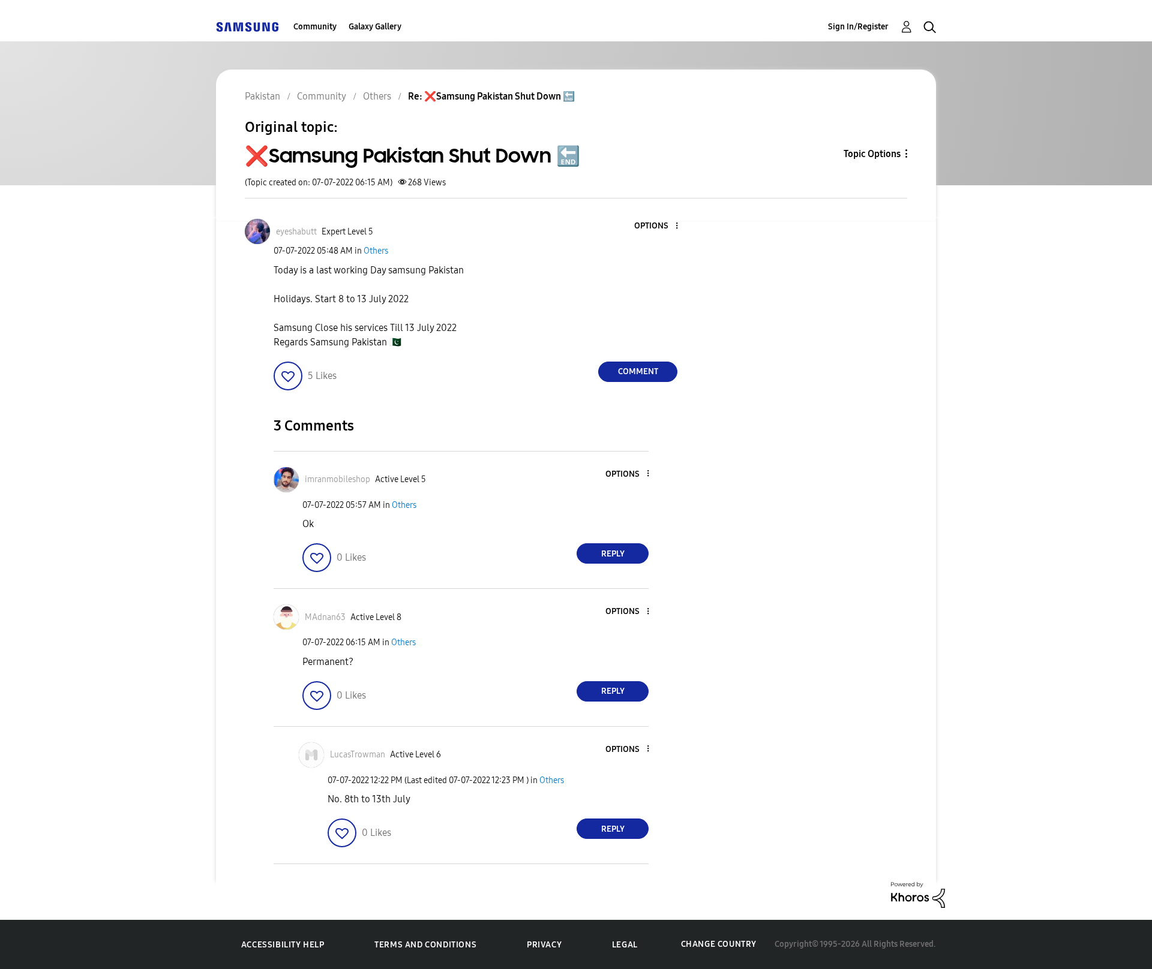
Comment (638, 371)
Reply (613, 554)
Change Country (719, 944)
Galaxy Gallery (375, 27)
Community (315, 27)
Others (376, 251)
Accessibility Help (283, 945)
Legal (625, 945)
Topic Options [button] (872, 154)
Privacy (544, 945)
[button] (657, 226)
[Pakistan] (247, 26)
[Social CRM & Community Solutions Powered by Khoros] (918, 894)
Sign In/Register (858, 27)
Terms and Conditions (425, 945)
